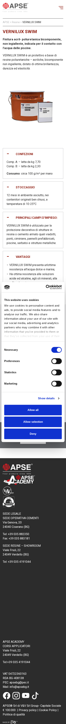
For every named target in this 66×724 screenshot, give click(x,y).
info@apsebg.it (19, 687)
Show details (46, 398)
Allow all (32, 409)
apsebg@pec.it (20, 682)
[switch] (56, 361)
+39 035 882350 (18, 534)
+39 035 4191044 (20, 561)
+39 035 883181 (19, 538)
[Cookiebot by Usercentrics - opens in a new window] (46, 287)
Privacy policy (28, 710)
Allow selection (33, 421)
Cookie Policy (47, 710)
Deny (33, 433)
